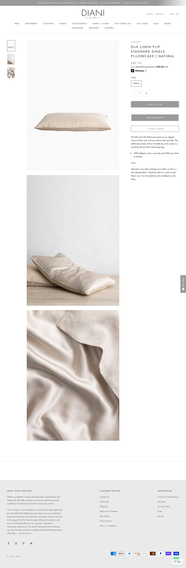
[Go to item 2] (11, 59)
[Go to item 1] (11, 45)
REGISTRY (94, 28)
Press (160, 511)
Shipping (104, 506)
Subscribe (104, 501)
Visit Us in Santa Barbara (168, 496)
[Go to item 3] (11, 72)
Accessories (79, 23)
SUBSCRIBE (77, 28)
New (17, 23)
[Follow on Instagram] (16, 543)
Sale (156, 23)
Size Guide (104, 516)
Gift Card (142, 23)
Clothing (48, 23)
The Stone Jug (123, 23)
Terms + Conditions (108, 525)
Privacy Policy (106, 520)
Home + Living (101, 23)
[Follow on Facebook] (8, 543)
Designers (31, 23)
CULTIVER (136, 42)
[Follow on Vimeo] (31, 543)
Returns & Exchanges (109, 511)
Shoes (63, 23)
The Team (162, 501)
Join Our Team (164, 506)
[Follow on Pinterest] (23, 543)
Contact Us (104, 496)
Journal (109, 28)
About (167, 23)
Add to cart (154, 104)
